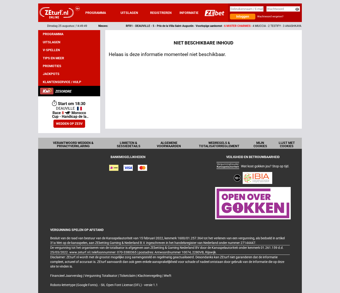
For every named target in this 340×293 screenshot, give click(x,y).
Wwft (167, 275)
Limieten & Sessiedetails (128, 144)
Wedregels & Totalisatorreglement (219, 144)
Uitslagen (129, 13)
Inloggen (242, 16)
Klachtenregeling (150, 275)
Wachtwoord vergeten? (270, 16)
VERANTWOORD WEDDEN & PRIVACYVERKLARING (73, 144)
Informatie (188, 13)
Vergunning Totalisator (101, 275)
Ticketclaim (127, 275)
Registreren (161, 13)
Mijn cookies (260, 144)
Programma (95, 13)
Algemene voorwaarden (169, 144)
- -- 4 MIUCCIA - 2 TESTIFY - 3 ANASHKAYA (204, 26)
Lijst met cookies (287, 144)
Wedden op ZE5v (69, 123)
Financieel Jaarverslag (66, 275)
